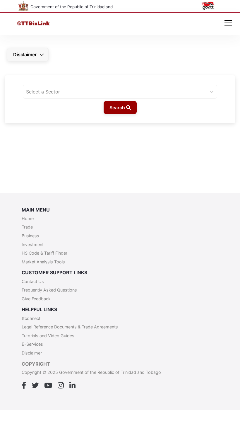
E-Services (32, 344)
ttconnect (31, 318)
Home (28, 218)
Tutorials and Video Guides (48, 335)
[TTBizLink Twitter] (35, 385)
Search (117, 107)
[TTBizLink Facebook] (24, 385)
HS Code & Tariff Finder (44, 252)
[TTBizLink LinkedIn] (72, 385)
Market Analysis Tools (43, 261)
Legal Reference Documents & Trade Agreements (70, 326)
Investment (33, 244)
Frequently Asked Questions (49, 289)
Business (30, 235)
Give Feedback (36, 298)
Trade (27, 226)
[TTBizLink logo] (34, 24)
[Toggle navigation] (228, 23)
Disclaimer (25, 54)
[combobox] (27, 91)
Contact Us (33, 281)
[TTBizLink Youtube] (48, 385)
